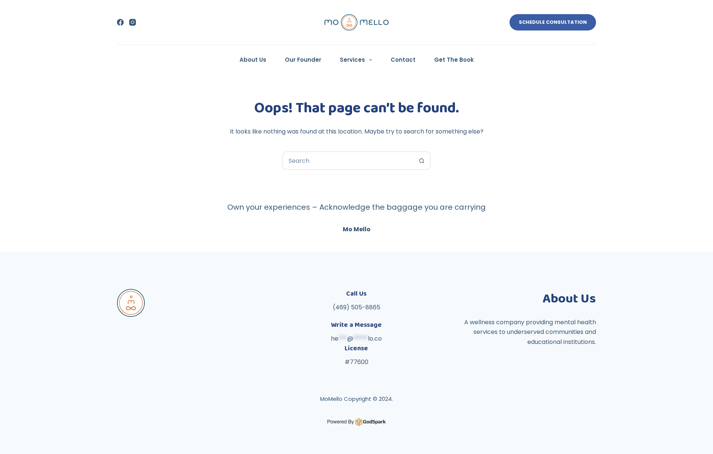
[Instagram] (132, 22)
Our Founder (303, 60)
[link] (356, 222)
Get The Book (454, 60)
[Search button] (421, 160)
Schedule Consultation (553, 22)
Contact (403, 60)
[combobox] (348, 160)
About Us (253, 60)
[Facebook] (120, 22)
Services (352, 60)
